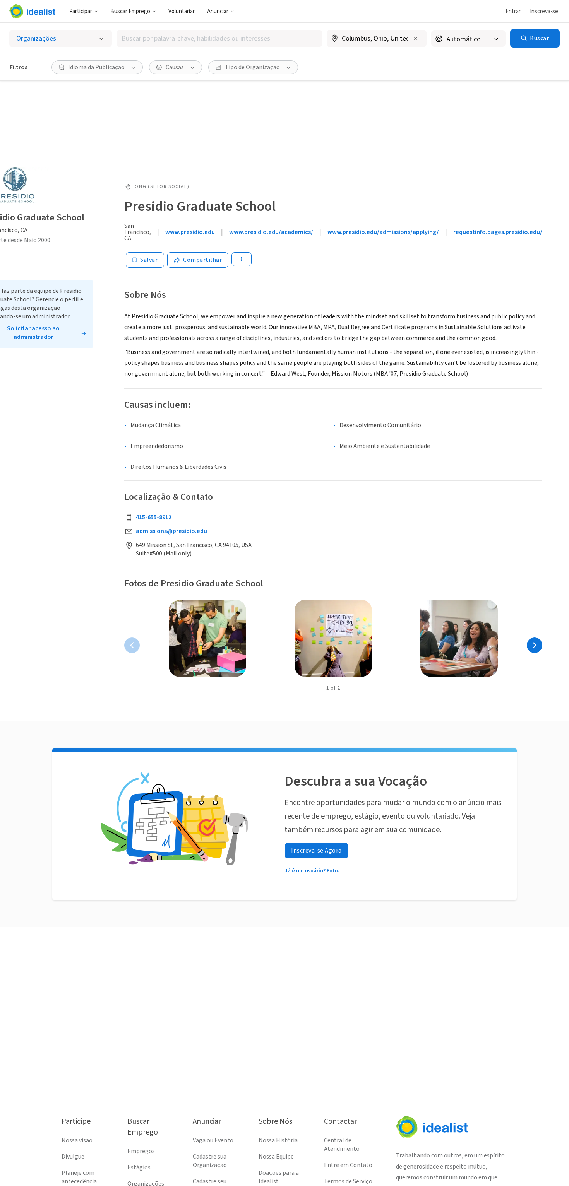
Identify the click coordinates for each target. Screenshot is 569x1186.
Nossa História (278, 1140)
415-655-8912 (153, 517)
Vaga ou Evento (213, 1140)
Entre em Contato (348, 1165)
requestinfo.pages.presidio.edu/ (497, 232)
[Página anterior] (132, 645)
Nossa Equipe (276, 1156)
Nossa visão (77, 1140)
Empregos (141, 1151)
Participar (80, 11)
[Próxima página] (534, 645)
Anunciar (217, 11)
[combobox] (219, 38)
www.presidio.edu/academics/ (271, 232)
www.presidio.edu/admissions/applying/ (383, 232)
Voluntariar (181, 11)
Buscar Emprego (130, 11)
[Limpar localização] (415, 38)
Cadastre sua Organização (210, 1160)
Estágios (139, 1167)
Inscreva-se (544, 11)
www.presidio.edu (190, 232)
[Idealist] (32, 11)
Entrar (513, 11)
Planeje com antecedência (79, 1177)
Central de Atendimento (342, 1144)
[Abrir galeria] (207, 638)
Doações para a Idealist (279, 1177)
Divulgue (73, 1156)
